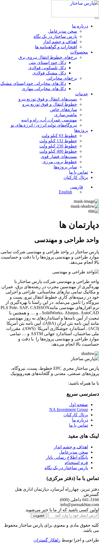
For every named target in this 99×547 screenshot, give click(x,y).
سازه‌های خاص (63, 109)
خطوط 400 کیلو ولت (58, 151)
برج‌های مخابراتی (61, 78)
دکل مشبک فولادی (49, 73)
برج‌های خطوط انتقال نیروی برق (47, 57)
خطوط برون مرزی (59, 161)
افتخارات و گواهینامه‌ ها (56, 47)
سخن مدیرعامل (62, 31)
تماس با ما (78, 172)
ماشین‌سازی (65, 114)
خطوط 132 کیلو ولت (58, 140)
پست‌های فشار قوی (59, 156)
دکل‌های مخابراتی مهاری (44, 88)
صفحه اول (78, 404)
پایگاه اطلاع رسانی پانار (67, 457)
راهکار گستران (47, 540)
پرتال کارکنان (76, 177)
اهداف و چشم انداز (60, 41)
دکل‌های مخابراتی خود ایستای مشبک (33, 83)
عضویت (39, 515)
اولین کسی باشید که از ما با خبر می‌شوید (62, 509)
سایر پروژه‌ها (65, 167)
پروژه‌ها (81, 130)
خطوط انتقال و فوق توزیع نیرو (49, 104)
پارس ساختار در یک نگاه (55, 36)
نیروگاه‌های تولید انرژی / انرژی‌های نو (44, 125)
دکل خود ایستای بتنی (47, 62)
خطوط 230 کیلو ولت (58, 146)
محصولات (79, 52)
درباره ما (80, 26)
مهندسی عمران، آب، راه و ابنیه (49, 120)
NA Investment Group (68, 409)
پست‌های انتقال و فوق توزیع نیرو (47, 99)
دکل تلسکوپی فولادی (47, 67)
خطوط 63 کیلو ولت (59, 135)
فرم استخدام (76, 462)
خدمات (81, 93)
